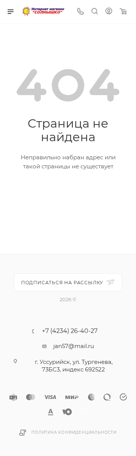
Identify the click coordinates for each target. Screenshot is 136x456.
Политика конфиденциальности (74, 432)
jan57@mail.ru (73, 346)
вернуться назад (68, 191)
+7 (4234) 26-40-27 (69, 331)
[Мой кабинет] (108, 11)
